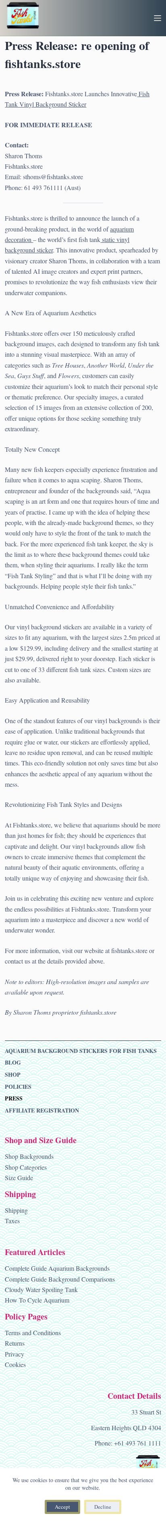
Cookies (15, 1364)
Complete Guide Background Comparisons (60, 1279)
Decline (102, 1506)
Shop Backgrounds (29, 1156)
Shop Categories (26, 1167)
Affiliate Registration (42, 1110)
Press (14, 1098)
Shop (13, 1074)
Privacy (14, 1354)
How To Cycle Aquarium (37, 1300)
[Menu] (157, 18)
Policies (18, 1086)
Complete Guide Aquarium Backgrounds (57, 1268)
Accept (62, 1506)
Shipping (16, 1210)
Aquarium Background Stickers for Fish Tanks (81, 1051)
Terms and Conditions (33, 1332)
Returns (15, 1343)
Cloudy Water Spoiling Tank (41, 1289)
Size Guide (19, 1177)
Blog (13, 1062)
